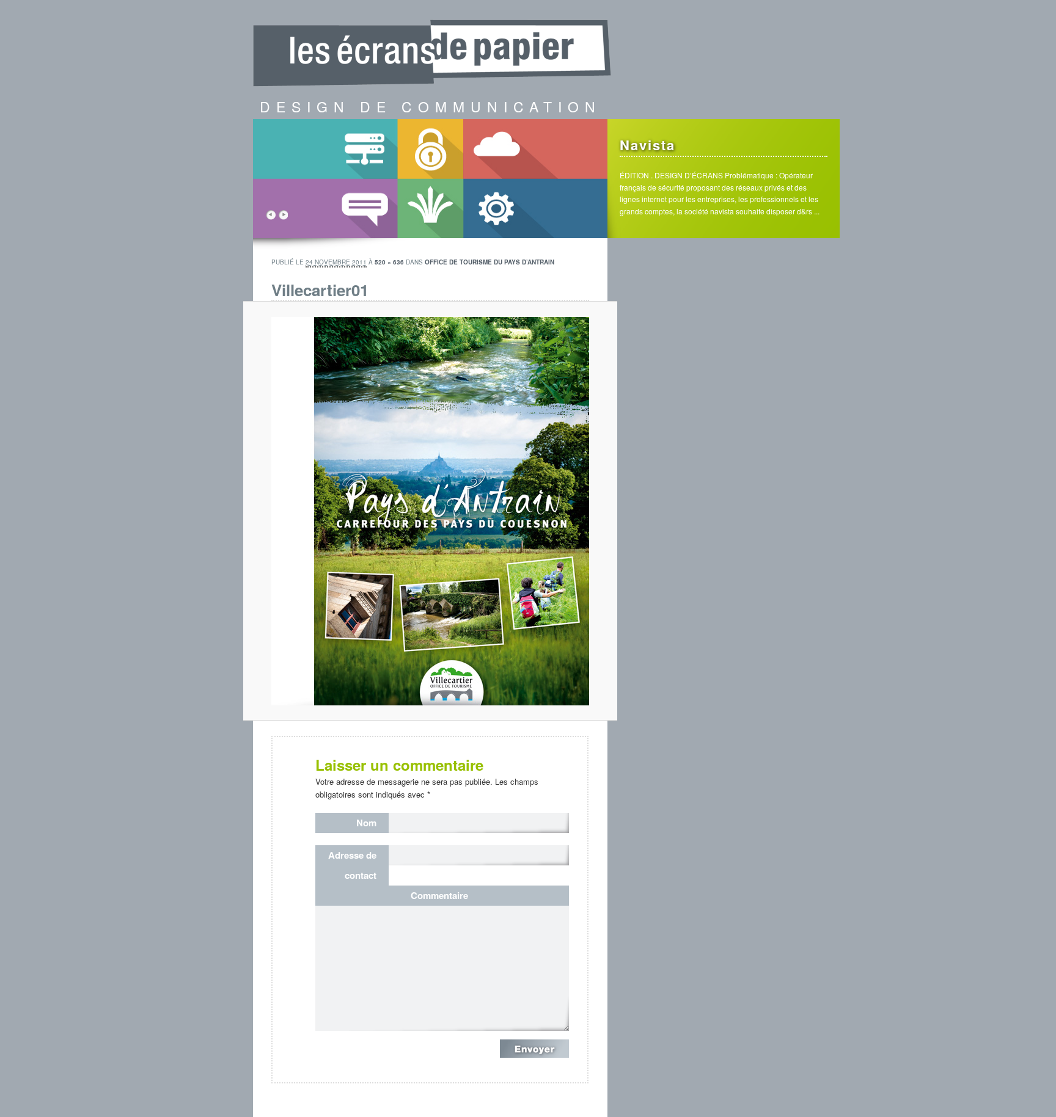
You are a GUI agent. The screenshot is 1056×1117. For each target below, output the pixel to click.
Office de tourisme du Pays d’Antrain (489, 262)
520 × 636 (389, 262)
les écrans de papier (436, 39)
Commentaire (439, 895)
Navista (647, 145)
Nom (366, 822)
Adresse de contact (352, 865)
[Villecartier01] (430, 511)
